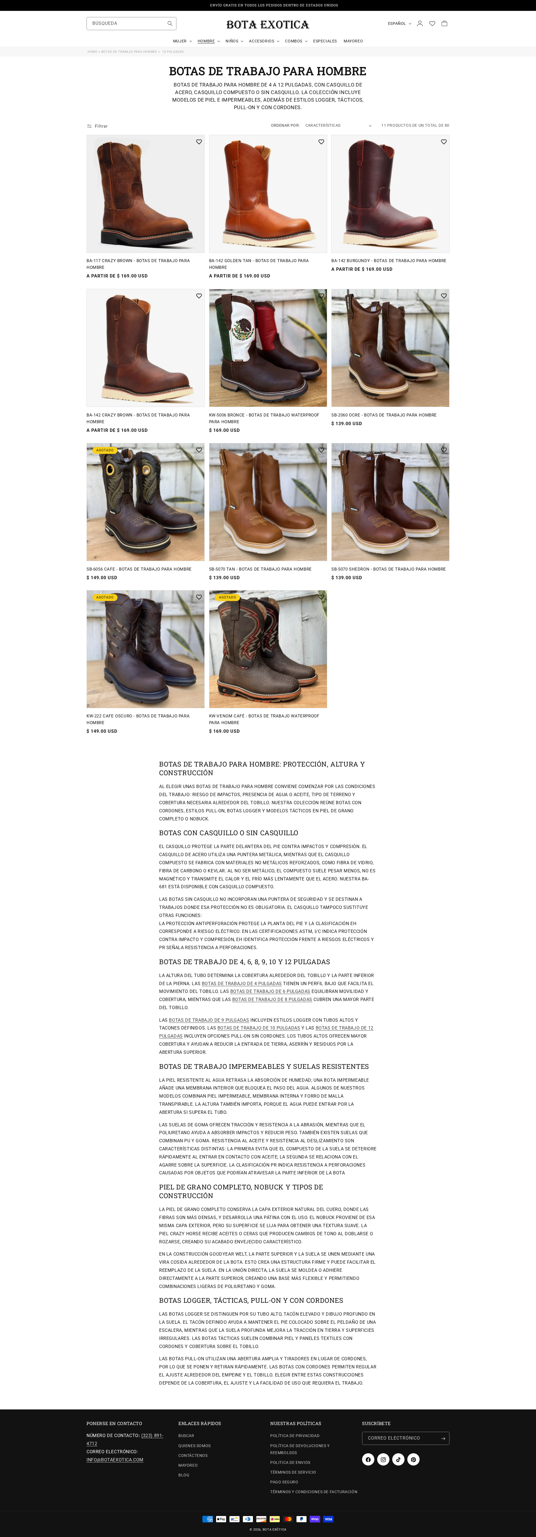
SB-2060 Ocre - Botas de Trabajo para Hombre (384, 415)
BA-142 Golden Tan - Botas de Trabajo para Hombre (259, 264)
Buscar (186, 1436)
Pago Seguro (284, 1482)
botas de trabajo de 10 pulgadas (258, 1028)
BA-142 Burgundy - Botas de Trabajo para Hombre (389, 261)
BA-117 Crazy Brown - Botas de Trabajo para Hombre (138, 264)
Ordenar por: (285, 125)
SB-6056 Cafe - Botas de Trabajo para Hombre (139, 568)
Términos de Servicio (293, 1472)
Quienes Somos (194, 1445)
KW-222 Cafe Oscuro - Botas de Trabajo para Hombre (138, 720)
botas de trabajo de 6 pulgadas (270, 991)
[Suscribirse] (443, 1438)
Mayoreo (188, 1465)
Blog (183, 1475)
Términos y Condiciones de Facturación (313, 1492)
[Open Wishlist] (432, 23)
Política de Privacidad (294, 1436)
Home (92, 52)
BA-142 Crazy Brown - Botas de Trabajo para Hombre (138, 418)
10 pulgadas (173, 52)
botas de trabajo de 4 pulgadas (242, 983)
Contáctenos (193, 1455)
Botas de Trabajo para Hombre (129, 52)
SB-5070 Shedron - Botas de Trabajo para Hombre (388, 568)
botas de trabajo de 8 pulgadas (272, 999)
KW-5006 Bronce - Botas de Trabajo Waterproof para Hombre (264, 418)
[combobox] (131, 23)
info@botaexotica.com (115, 1460)
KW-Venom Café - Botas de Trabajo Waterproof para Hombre (264, 720)
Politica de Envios (290, 1463)
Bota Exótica (274, 1529)
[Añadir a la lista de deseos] (199, 141)
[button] (182, 41)
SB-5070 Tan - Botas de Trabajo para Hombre (260, 568)
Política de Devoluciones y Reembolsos (300, 1449)
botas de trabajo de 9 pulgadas (209, 1020)
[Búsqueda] (170, 23)
